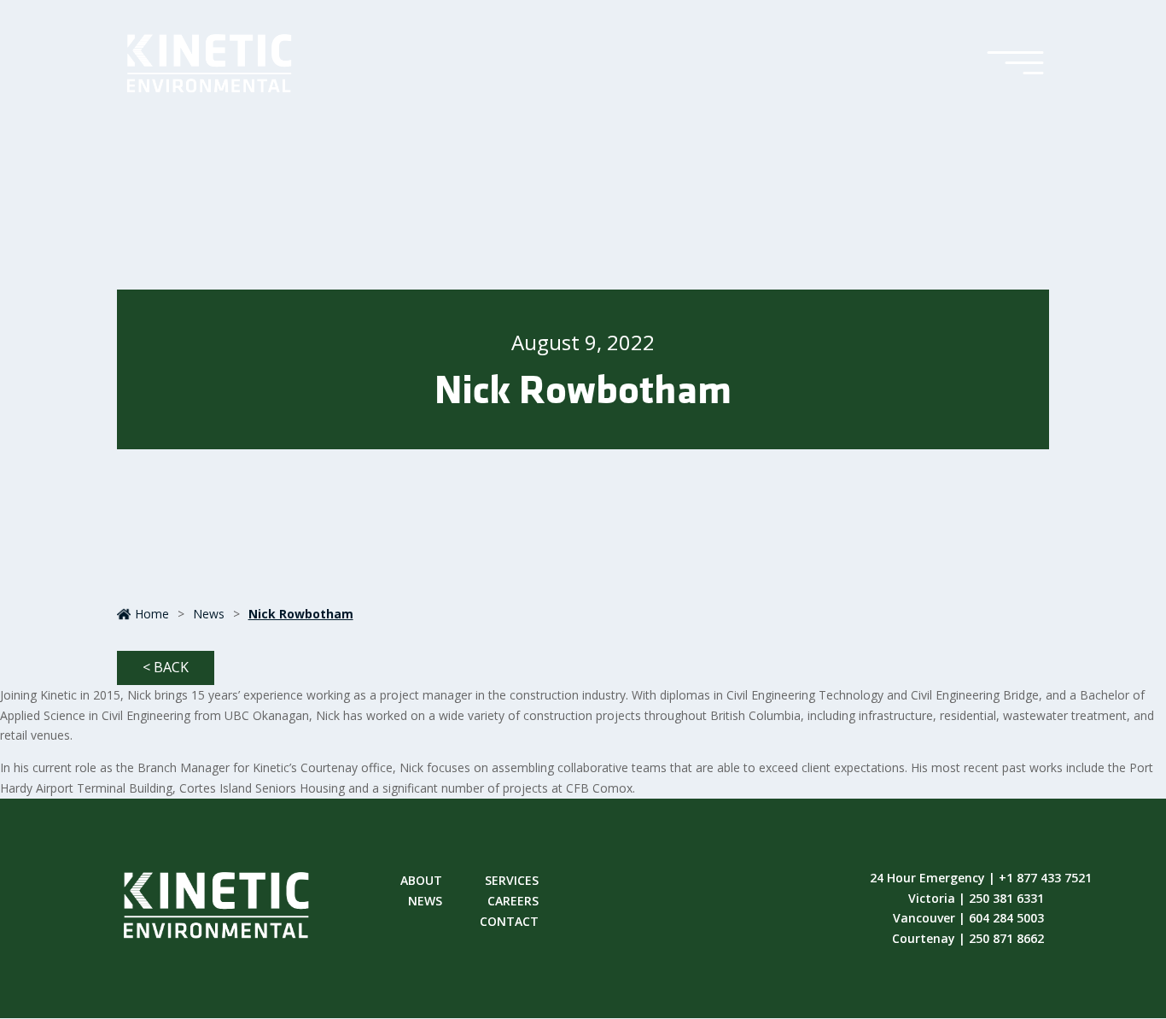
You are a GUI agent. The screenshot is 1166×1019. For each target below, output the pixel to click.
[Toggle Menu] (1015, 64)
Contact (509, 922)
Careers (513, 902)
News (208, 614)
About (421, 881)
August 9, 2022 (583, 342)
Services (512, 881)
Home (152, 614)
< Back (166, 667)
